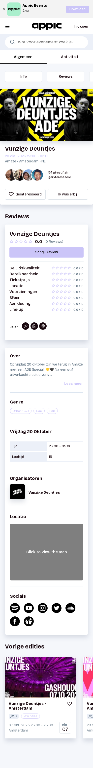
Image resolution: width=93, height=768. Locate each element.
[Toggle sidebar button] (7, 26)
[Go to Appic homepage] (47, 26)
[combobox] (46, 42)
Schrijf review (46, 252)
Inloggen (81, 26)
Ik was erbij (67, 194)
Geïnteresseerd (28, 194)
